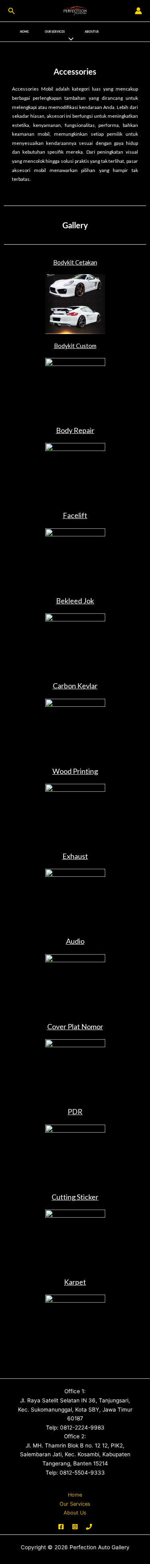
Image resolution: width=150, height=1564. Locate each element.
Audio (75, 941)
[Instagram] (75, 1527)
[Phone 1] (89, 1527)
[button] (11, 11)
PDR (75, 1111)
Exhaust (75, 856)
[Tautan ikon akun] (138, 10)
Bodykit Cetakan (75, 262)
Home (24, 31)
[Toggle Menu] (69, 38)
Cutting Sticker (75, 1196)
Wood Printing (75, 771)
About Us (92, 31)
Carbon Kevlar (75, 685)
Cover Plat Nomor (75, 1026)
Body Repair (75, 430)
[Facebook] (61, 1527)
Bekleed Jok (75, 600)
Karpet (75, 1281)
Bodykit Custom (75, 345)
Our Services (55, 31)
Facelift (75, 515)
